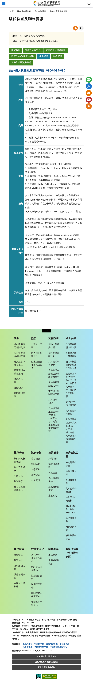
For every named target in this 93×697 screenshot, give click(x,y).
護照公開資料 (71, 473)
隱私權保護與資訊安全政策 (46, 662)
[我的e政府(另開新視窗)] (38, 677)
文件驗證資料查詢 (71, 412)
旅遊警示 (18, 481)
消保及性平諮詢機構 (21, 62)
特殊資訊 (57, 56)
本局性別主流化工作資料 (36, 558)
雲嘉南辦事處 (52, 644)
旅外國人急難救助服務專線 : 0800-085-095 (37, 70)
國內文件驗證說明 (53, 346)
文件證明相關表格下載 (53, 393)
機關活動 (35, 464)
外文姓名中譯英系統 (19, 363)
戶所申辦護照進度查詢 (71, 346)
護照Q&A (18, 388)
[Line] (89, 80)
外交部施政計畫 (71, 464)
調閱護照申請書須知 (19, 372)
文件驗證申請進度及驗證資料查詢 (53, 373)
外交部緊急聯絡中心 (19, 488)
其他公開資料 (71, 519)
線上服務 (71, 338)
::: (1, 2)
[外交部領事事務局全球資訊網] (46, 3)
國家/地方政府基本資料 (22, 56)
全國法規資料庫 (19, 585)
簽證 (33, 338)
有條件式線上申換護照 (71, 354)
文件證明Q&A (52, 401)
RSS (75, 28)
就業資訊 (35, 480)
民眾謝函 (52, 473)
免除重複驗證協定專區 (53, 384)
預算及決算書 (71, 528)
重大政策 (35, 475)
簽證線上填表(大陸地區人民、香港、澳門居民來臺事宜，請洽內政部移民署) (71, 385)
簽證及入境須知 (33, 50)
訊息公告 (36, 452)
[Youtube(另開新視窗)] (89, 100)
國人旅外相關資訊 (36, 354)
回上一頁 (81, 28)
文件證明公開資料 (71, 490)
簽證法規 (18, 560)
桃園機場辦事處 (41, 647)
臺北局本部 (27, 644)
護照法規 (18, 555)
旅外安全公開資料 (71, 499)
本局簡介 (52, 555)
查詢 (89, 3)
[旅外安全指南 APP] (89, 86)
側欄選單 (3, 3)
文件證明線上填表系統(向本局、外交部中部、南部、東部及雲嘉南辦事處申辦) (53, 420)
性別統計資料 (36, 577)
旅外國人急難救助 (19, 460)
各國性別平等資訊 (36, 603)
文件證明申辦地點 (53, 363)
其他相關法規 (19, 576)
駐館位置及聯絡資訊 (55, 50)
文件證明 (53, 338)
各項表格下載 (19, 381)
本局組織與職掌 (53, 562)
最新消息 (35, 459)
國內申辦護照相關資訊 (19, 346)
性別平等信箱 (36, 586)
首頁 (12, 11)
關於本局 (53, 549)
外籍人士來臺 (36, 346)
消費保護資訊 (53, 465)
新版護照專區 (19, 395)
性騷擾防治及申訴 (36, 568)
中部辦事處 (39, 644)
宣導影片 (35, 469)
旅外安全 (19, 452)
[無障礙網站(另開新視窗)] (49, 677)
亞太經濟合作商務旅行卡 (36, 365)
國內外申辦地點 (24, 11)
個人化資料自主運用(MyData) (71, 509)
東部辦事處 (27, 647)
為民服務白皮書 (53, 488)
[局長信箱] (89, 93)
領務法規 (19, 549)
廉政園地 (52, 496)
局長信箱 (52, 459)
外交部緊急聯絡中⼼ (58, 647)
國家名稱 (15, 50)
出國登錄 (18, 476)
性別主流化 (37, 549)
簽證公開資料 (71, 481)
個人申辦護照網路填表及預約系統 (71, 365)
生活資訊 (43, 56)
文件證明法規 (19, 567)
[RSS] (89, 106)
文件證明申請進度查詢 (71, 403)
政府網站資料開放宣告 (46, 656)
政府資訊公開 (72, 454)
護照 (16, 338)
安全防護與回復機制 (46, 667)
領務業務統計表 (71, 537)
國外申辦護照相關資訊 (19, 354)
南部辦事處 (64, 644)
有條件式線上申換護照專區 (72, 553)
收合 (46, 330)
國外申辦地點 (40, 11)
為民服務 (53, 452)
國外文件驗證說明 (53, 354)
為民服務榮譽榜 (53, 480)
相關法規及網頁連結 (36, 595)
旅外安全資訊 (19, 469)
